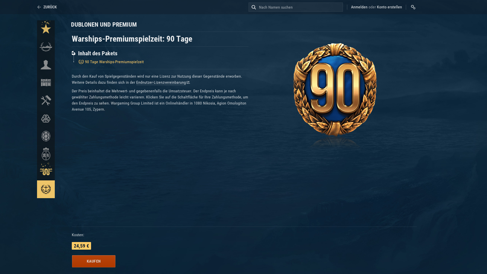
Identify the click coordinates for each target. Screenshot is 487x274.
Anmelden (359, 7)
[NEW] (46, 29)
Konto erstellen (389, 7)
